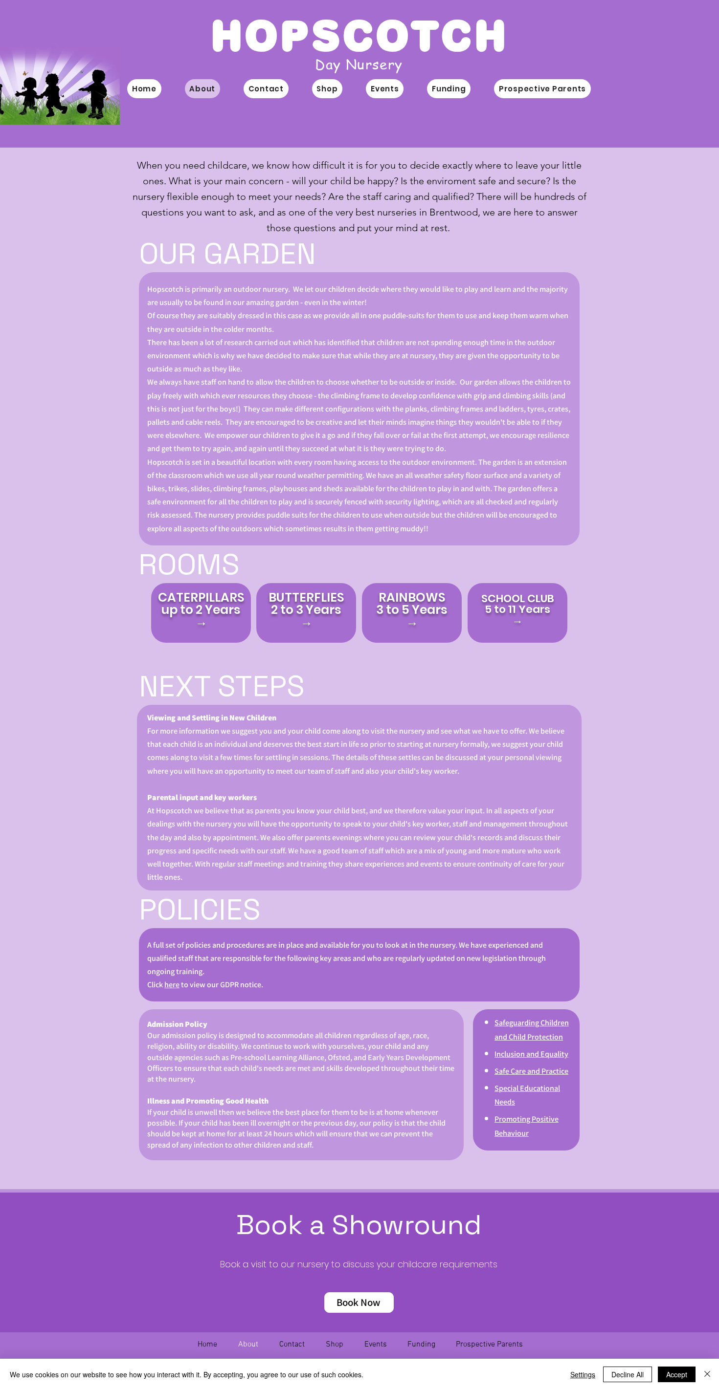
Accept (676, 1374)
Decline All (627, 1374)
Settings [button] (582, 1374)
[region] (201, 613)
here (172, 984)
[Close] (707, 1374)
